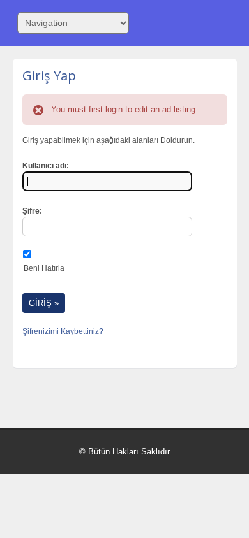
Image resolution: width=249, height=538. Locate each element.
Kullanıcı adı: (45, 165)
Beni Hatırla (44, 268)
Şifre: (32, 211)
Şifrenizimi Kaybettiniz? (62, 331)
